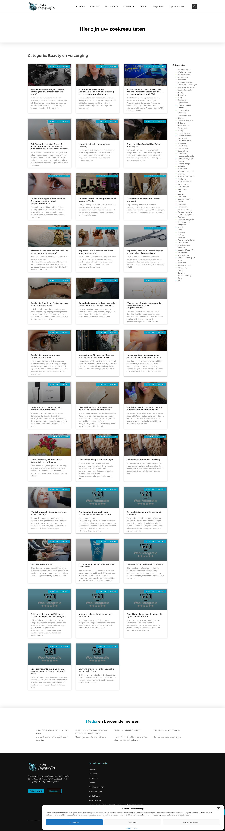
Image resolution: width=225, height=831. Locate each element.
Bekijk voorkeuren (191, 822)
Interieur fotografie (186, 171)
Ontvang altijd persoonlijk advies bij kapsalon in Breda (96, 670)
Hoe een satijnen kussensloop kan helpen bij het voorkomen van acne (144, 356)
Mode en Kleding (185, 199)
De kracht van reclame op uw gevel (168, 737)
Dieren (181, 118)
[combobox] (180, 6)
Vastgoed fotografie (186, 250)
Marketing (182, 189)
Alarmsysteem (184, 75)
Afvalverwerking (185, 72)
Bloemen (182, 95)
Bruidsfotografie (184, 105)
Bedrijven (182, 92)
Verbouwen (183, 253)
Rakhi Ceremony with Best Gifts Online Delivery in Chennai (46, 460)
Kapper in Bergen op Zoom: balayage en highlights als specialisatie (145, 251)
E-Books (181, 123)
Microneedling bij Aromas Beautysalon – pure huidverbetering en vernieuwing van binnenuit (96, 91)
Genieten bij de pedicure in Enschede (145, 564)
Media (180, 192)
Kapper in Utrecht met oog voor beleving (94, 145)
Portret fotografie (185, 212)
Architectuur (183, 77)
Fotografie (182, 143)
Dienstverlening (185, 115)
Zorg (180, 278)
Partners (127, 6)
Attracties (182, 80)
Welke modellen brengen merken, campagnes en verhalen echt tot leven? (47, 91)
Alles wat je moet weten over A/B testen (90, 737)
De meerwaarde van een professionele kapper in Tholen (97, 199)
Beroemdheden (95, 791)
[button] (218, 808)
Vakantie (181, 247)
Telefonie (181, 232)
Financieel (182, 138)
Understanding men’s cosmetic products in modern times (46, 408)
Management (183, 186)
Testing (181, 235)
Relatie (181, 227)
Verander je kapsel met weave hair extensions (95, 615)
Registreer (158, 6)
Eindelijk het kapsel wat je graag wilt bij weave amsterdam (144, 615)
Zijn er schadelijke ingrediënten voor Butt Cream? (96, 565)
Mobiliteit (182, 197)
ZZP (179, 281)
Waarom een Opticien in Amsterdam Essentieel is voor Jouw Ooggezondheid (145, 305)
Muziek (181, 202)
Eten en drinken (185, 136)
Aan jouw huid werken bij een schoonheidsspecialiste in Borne (95, 513)
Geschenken (183, 148)
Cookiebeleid (131, 828)
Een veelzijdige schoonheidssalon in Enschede (144, 513)
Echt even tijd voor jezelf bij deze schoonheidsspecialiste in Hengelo (48, 615)
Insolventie (182, 169)
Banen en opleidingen (187, 85)
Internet (181, 174)
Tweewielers (183, 242)
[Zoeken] (194, 6)
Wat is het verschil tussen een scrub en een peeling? (48, 513)
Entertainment (184, 133)
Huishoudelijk (184, 164)
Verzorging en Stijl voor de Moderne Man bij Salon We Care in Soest (96, 356)
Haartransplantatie (186, 156)
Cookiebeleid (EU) (96, 787)
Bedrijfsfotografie (185, 90)
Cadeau (181, 108)
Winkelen (182, 263)
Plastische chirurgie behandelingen (96, 459)
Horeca (181, 161)
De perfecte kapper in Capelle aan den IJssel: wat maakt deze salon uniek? (97, 304)
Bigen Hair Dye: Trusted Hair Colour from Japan (144, 145)
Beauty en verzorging (187, 87)
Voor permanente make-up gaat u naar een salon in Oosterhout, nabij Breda (48, 671)
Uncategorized (184, 245)
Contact (144, 6)
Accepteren (74, 822)
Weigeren (133, 822)
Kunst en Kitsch (184, 181)
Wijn (180, 260)
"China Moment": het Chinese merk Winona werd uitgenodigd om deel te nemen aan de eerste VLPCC (145, 91)
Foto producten (184, 141)
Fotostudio (182, 146)
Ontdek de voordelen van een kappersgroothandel (45, 356)
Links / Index (183, 184)
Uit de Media (111, 6)
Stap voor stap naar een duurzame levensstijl (144, 199)
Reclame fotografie (186, 220)
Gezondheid (183, 151)
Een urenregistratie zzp (42, 564)
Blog (180, 97)
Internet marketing (186, 176)
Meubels (181, 194)
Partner (92, 778)
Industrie (181, 166)
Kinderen (182, 179)
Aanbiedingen (184, 69)
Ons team (95, 6)
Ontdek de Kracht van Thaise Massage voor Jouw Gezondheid (49, 304)
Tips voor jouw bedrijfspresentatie (127, 730)
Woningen (182, 268)
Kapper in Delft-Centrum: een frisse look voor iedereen (96, 251)
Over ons (80, 6)
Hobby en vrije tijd (185, 159)
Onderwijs (182, 204)
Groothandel (183, 153)
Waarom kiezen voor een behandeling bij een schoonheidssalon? (49, 251)
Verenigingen (183, 255)
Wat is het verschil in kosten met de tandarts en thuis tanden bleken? (144, 408)
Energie (181, 130)
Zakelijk (181, 270)
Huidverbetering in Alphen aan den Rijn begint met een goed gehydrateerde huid (48, 201)
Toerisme (181, 237)
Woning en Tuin (184, 265)
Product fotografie (185, 214)
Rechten (181, 217)
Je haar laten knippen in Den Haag (143, 459)
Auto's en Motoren (185, 82)
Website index (95, 800)
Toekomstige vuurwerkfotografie (167, 730)
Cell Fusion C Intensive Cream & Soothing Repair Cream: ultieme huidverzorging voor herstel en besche (49, 146)
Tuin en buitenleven (186, 240)
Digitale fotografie (185, 120)
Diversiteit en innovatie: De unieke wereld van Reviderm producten (95, 408)
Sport (180, 230)
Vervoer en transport (186, 258)
